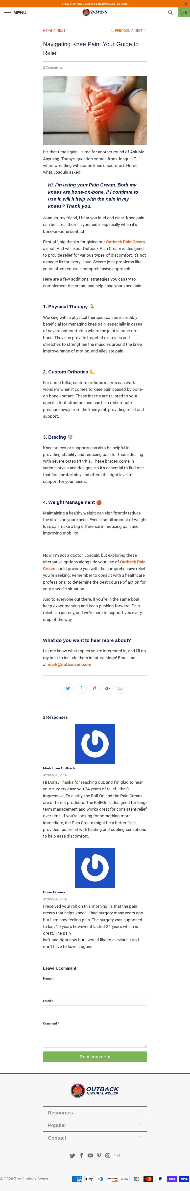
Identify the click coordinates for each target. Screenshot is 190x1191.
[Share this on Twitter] (68, 688)
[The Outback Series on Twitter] (72, 1156)
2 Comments (53, 67)
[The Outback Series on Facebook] (81, 1156)
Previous (122, 30)
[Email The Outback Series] (116, 1156)
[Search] (172, 12)
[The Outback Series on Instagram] (108, 1156)
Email (48, 1001)
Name (48, 978)
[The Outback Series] (95, 12)
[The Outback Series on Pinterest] (99, 1156)
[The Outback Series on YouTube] (90, 1156)
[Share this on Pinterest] (94, 688)
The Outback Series (31, 1179)
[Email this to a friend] (120, 688)
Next (139, 30)
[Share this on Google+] (107, 688)
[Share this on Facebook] (81, 688)
